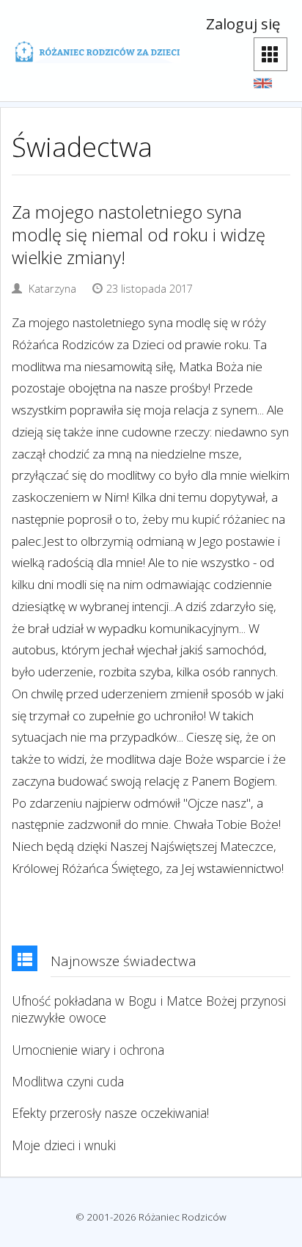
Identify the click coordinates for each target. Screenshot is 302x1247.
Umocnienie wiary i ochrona (88, 1050)
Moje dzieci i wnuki (64, 1145)
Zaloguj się (243, 23)
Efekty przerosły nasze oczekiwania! (110, 1113)
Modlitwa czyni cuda (68, 1081)
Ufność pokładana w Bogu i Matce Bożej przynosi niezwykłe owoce (149, 1009)
